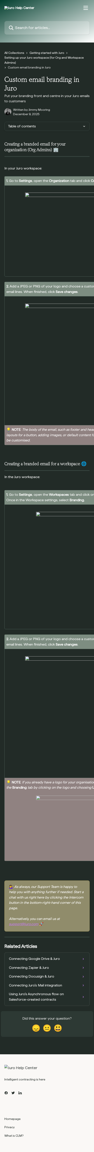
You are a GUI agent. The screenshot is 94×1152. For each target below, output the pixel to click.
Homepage (12, 1119)
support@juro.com (23, 924)
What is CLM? (14, 1135)
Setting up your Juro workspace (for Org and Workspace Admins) (44, 60)
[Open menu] (86, 7)
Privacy (9, 1127)
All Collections (14, 53)
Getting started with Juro (47, 53)
